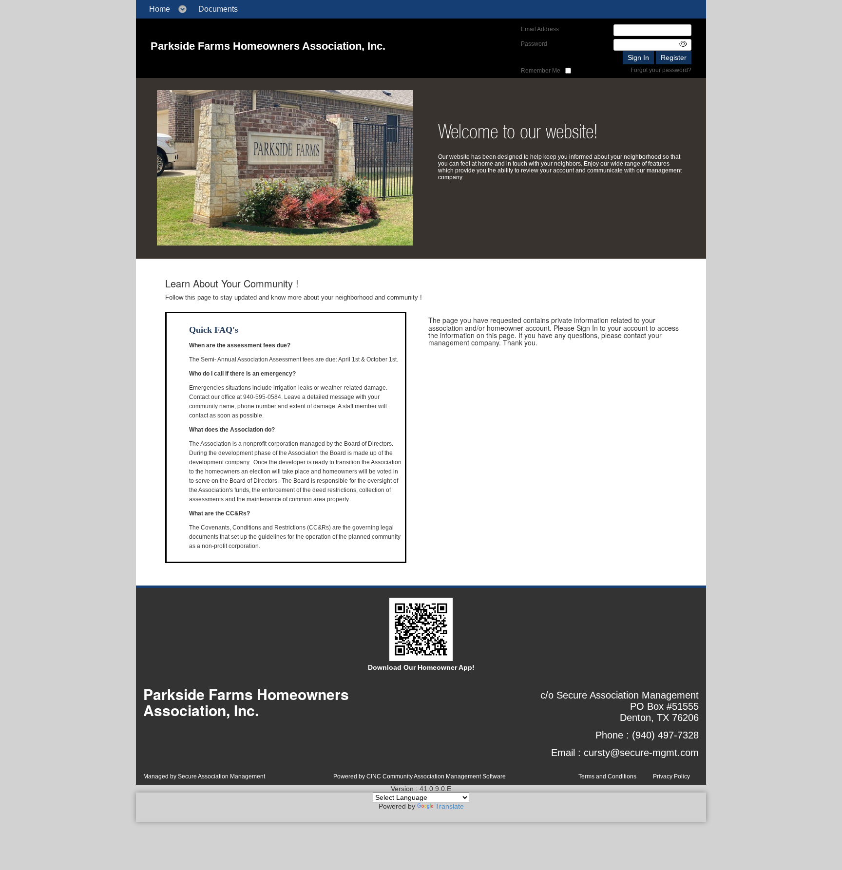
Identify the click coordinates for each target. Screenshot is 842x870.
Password (534, 43)
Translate (449, 806)
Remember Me (540, 70)
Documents (218, 9)
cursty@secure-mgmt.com (641, 752)
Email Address (540, 29)
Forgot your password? (661, 70)
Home (159, 9)
